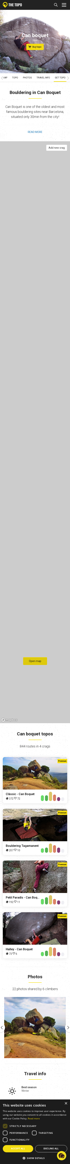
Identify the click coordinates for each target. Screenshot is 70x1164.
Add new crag (57, 147)
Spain (35, 40)
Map (5, 77)
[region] (35, 432)
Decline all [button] (51, 1148)
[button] (35, 1158)
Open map (35, 661)
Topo (15, 77)
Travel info (43, 77)
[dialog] (35, 1131)
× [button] (65, 1103)
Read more (35, 132)
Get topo (60, 77)
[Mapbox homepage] (9, 720)
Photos (27, 77)
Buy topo (36, 47)
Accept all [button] (18, 1148)
